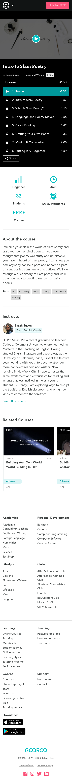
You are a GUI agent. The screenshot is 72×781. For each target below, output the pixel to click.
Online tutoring (12, 652)
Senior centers (11, 666)
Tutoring (8, 638)
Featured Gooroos (48, 633)
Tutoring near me (13, 661)
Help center (44, 679)
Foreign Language (14, 538)
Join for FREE (57, 5)
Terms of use (26, 765)
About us (8, 679)
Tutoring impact (12, 707)
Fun (5, 585)
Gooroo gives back (14, 698)
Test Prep (8, 556)
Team (6, 688)
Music (6, 594)
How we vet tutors (48, 638)
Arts (5, 571)
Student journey (12, 647)
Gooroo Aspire (46, 543)
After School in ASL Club (52, 571)
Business (42, 524)
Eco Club (42, 593)
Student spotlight (13, 684)
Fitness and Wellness (15, 580)
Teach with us (45, 643)
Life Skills (8, 589)
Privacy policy (45, 765)
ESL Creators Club (48, 597)
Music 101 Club (46, 602)
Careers (42, 529)
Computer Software (49, 538)
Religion (8, 599)
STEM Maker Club (48, 607)
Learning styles (12, 657)
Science (7, 552)
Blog (5, 702)
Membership (10, 643)
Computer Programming (52, 534)
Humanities (9, 542)
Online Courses (12, 633)
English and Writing (14, 533)
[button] (36, 39)
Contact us (43, 684)
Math (6, 547)
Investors (8, 693)
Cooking (8, 575)
